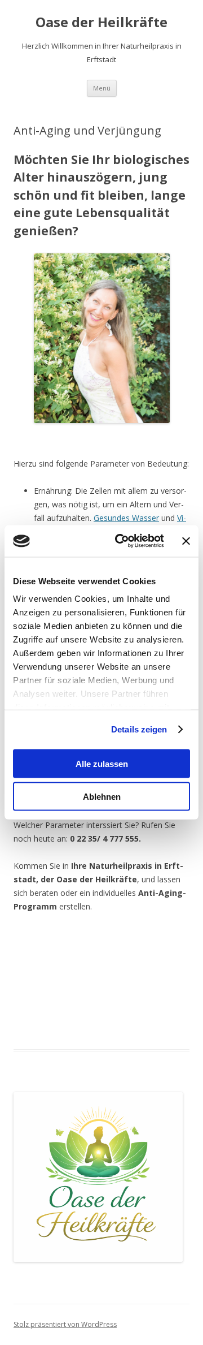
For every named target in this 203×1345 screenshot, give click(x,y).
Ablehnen (102, 796)
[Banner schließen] (186, 541)
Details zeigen (139, 729)
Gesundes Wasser (126, 517)
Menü (102, 88)
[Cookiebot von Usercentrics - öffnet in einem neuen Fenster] (121, 541)
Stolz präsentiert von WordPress (65, 1324)
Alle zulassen (102, 763)
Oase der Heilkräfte (101, 22)
